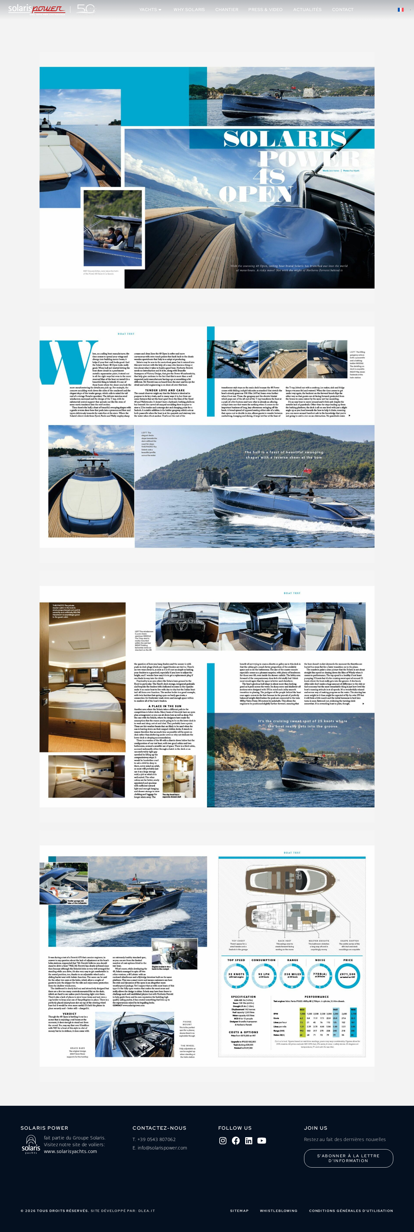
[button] (404, 9)
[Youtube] (261, 1140)
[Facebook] (235, 1140)
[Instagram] (222, 1140)
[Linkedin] (248, 1140)
